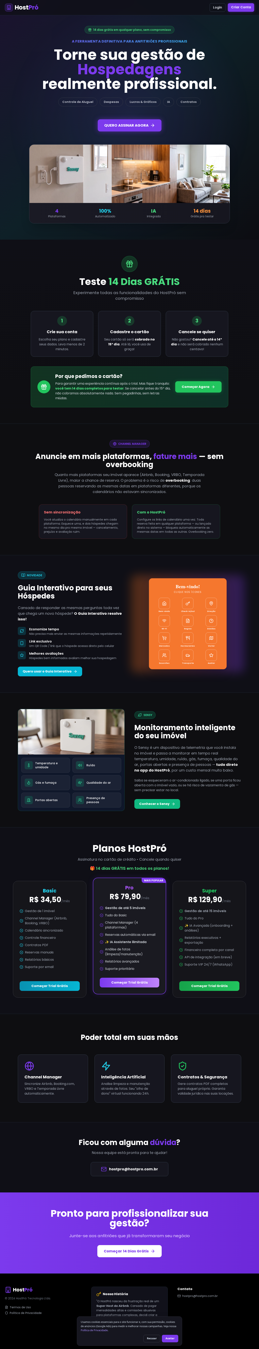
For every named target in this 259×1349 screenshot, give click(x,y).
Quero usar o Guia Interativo (47, 671)
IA (168, 102)
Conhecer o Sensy (154, 804)
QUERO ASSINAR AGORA (126, 125)
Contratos (188, 102)
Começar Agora (195, 386)
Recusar (152, 1338)
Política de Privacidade (26, 1313)
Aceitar (170, 1338)
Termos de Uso (20, 1307)
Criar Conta (241, 7)
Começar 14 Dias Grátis (126, 1251)
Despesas (111, 102)
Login (217, 7)
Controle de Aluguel (77, 102)
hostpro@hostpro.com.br (133, 1169)
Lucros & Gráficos (143, 102)
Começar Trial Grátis (49, 986)
